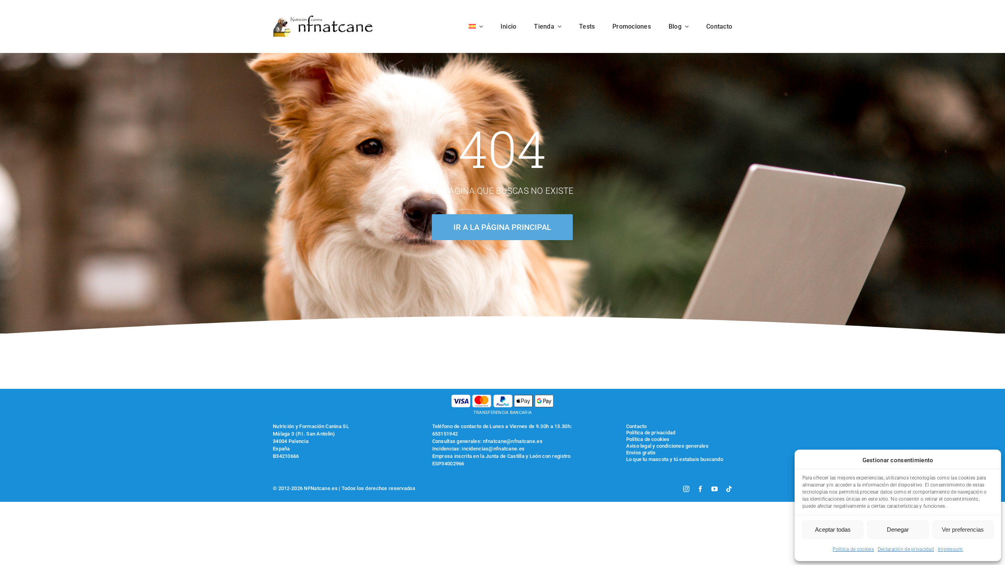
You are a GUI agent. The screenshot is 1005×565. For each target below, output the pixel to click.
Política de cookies (853, 549)
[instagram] (686, 489)
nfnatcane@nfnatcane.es (513, 441)
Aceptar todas (833, 529)
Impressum (950, 549)
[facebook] (700, 489)
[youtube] (714, 489)
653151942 (445, 434)
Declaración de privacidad (906, 549)
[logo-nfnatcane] (323, 18)
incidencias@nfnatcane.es (493, 449)
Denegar (898, 529)
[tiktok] (729, 489)
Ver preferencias (963, 529)
